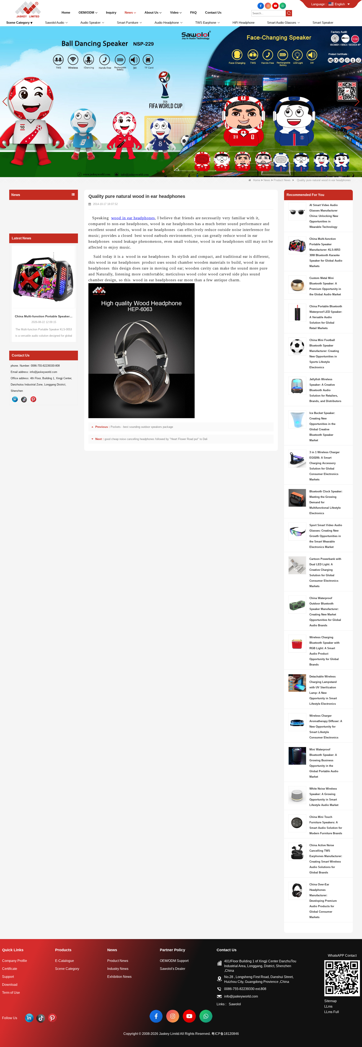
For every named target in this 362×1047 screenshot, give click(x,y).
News (267, 180)
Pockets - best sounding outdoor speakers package (142, 426)
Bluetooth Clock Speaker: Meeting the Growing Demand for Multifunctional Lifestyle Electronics (325, 502)
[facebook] (261, 5)
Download (9, 984)
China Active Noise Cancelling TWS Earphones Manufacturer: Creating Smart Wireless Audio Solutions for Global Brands (325, 859)
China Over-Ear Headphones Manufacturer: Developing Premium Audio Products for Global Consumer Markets (323, 901)
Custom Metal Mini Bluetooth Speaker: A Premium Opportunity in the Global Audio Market (325, 286)
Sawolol (235, 1004)
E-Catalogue (64, 961)
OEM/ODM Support (174, 961)
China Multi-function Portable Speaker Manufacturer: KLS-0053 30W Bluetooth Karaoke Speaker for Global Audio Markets (325, 252)
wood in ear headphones (133, 218)
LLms (328, 1006)
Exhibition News (22, 221)
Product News (282, 180)
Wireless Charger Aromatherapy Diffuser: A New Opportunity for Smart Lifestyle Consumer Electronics (325, 726)
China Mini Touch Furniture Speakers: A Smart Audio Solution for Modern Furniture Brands (325, 825)
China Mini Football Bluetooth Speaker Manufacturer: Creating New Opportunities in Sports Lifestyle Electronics (324, 354)
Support (8, 976)
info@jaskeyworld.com (241, 996)
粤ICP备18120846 (225, 1033)
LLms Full (331, 1012)
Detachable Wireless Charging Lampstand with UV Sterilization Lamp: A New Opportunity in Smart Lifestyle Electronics (323, 690)
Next (76, 285)
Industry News (21, 212)
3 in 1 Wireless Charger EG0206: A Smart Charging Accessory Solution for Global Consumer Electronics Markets (324, 466)
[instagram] (268, 5)
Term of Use (11, 992)
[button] (157, 171)
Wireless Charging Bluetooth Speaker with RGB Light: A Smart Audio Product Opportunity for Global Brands (324, 651)
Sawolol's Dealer (172, 968)
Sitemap (330, 1001)
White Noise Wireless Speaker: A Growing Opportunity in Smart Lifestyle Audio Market (323, 797)
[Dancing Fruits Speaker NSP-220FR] (181, 101)
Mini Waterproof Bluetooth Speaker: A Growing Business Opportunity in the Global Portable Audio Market (323, 763)
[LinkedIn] (15, 399)
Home (256, 180)
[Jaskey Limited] (29, 9)
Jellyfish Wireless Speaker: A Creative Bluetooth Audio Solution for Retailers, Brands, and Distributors (325, 390)
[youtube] (275, 5)
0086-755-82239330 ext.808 (245, 989)
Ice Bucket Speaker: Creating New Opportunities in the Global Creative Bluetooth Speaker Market (322, 426)
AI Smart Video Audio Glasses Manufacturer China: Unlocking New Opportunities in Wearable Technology (323, 216)
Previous (10, 285)
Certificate (9, 968)
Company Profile (14, 961)
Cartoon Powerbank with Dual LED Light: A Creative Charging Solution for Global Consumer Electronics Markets (325, 572)
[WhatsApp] (282, 5)
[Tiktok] (24, 399)
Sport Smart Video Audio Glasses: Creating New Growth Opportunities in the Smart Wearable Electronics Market (325, 536)
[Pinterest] (33, 399)
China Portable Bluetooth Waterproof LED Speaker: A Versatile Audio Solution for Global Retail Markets (325, 317)
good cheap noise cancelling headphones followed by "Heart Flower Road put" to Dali (156, 439)
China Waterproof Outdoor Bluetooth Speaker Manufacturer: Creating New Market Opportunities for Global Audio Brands (325, 612)
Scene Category (67, 968)
